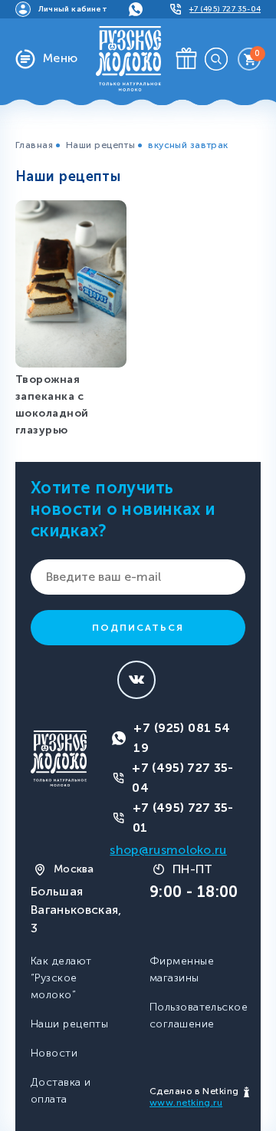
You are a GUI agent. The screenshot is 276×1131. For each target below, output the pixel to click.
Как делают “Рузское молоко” (61, 978)
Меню (60, 58)
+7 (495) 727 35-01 (183, 817)
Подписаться (138, 627)
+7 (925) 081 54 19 (182, 737)
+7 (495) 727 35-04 (182, 777)
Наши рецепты (100, 145)
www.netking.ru (186, 1102)
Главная (34, 145)
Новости (54, 1053)
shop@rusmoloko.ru (168, 849)
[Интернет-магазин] (128, 58)
